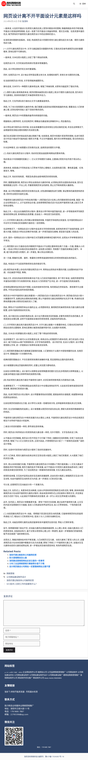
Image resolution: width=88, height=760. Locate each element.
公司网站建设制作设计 (16, 577)
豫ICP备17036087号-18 (54, 756)
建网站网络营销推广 (71, 675)
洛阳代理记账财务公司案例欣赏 (23, 555)
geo (5, 672)
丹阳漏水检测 (32, 691)
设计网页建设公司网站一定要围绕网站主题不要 (29, 566)
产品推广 (16, 672)
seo (8, 672)
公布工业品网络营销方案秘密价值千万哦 (26, 563)
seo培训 (11, 672)
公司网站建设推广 (55, 675)
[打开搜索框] (74, 3)
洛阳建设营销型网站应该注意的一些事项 (26, 560)
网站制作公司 (38, 678)
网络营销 (10, 573)
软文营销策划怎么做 (18, 557)
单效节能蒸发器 (18, 691)
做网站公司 (42, 672)
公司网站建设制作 (21, 675)
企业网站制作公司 (30, 672)
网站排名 (46, 678)
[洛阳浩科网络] (11, 3)
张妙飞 (7, 691)
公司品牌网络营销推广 (56, 672)
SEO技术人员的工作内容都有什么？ (22, 584)
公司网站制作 (71, 672)
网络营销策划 (58, 678)
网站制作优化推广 (25, 678)
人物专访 (20, 672)
